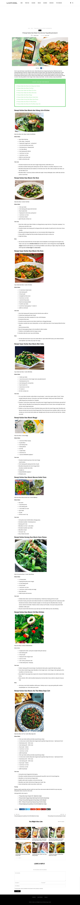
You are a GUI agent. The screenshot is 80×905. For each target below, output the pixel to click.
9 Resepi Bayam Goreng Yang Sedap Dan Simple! (57, 816)
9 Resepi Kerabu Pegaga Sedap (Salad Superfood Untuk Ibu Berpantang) (34, 798)
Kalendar (45, 2)
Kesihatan (51, 2)
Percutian (27, 2)
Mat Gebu (30, 371)
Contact (46, 897)
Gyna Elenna (31, 574)
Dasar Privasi (40, 897)
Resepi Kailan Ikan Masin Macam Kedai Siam (28, 97)
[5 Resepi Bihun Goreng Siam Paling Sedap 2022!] (23, 847)
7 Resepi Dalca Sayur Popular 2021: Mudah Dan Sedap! (30, 796)
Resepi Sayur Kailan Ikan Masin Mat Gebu (27, 92)
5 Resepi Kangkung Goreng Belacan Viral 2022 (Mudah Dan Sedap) (33, 804)
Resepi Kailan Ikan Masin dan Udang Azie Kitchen (29, 86)
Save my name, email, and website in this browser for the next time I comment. (29, 888)
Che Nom (27, 201)
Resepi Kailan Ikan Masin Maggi (25, 95)
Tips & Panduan (59, 2)
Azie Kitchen (32, 134)
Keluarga (33, 2)
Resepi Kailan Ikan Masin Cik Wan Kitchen (27, 101)
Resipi (40, 30)
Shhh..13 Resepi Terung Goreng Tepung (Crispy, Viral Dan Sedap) (32, 802)
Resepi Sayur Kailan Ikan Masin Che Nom (27, 90)
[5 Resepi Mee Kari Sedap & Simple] (23, 832)
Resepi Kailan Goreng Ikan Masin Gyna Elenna (28, 99)
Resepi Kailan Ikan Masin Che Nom (25, 88)
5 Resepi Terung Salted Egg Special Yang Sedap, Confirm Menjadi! (32, 800)
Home (21, 2)
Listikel (50, 902)
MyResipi (35, 497)
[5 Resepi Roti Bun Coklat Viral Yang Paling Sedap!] (40, 847)
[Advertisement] (40, 16)
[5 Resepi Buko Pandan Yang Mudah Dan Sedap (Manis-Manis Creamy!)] (40, 832)
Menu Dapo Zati (32, 733)
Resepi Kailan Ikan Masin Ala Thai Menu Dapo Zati (29, 104)
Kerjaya (39, 2)
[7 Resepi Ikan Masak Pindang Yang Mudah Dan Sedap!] (56, 847)
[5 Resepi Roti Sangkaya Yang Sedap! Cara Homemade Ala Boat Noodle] (56, 832)
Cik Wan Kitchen (28, 645)
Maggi (26, 435)
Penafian (34, 897)
